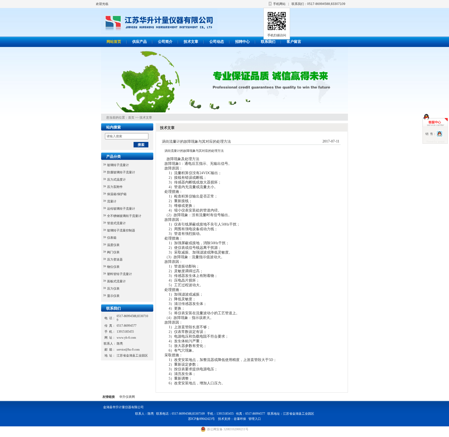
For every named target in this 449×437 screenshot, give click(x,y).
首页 (131, 117)
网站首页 (114, 42)
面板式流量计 (116, 281)
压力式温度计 (116, 179)
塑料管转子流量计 (119, 274)
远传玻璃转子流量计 (121, 208)
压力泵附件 (115, 187)
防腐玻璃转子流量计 (121, 172)
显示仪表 (113, 296)
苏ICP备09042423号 (202, 419)
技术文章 (191, 42)
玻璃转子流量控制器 (121, 230)
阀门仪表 (113, 252)
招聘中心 (242, 42)
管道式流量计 (116, 223)
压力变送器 (115, 259)
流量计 (111, 201)
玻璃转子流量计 (118, 165)
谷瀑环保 (240, 419)
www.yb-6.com (126, 337)
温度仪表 (113, 245)
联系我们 (268, 42)
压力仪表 (113, 288)
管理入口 (254, 419)
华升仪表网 (127, 397)
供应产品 (139, 42)
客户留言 (294, 42)
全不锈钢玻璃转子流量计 (124, 216)
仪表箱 (111, 238)
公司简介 (165, 42)
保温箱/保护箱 (117, 194)
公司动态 (216, 42)
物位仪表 (113, 267)
